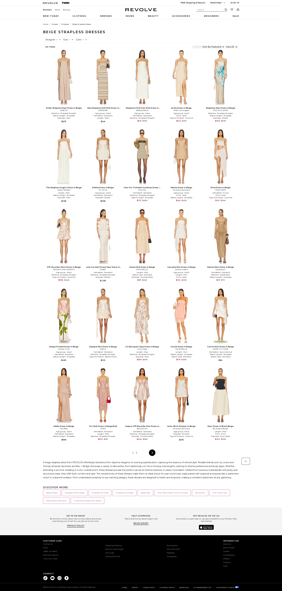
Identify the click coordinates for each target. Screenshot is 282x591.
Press (225, 566)
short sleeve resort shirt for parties (172, 493)
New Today (51, 16)
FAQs (45, 548)
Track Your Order (50, 559)
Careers (226, 551)
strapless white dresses (74, 493)
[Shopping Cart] (238, 9)
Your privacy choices (225, 588)
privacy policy (75, 525)
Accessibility (172, 556)
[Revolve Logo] (141, 11)
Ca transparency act (202, 588)
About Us (227, 544)
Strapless (65, 24)
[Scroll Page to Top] (245, 461)
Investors (227, 562)
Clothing (79, 16)
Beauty (66, 10)
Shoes (130, 16)
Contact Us (47, 544)
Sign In (234, 3)
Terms (124, 588)
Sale (236, 16)
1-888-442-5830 (50, 551)
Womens (47, 10)
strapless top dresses (124, 493)
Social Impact (229, 548)
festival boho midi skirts (56, 501)
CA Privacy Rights (167, 588)
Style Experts (172, 545)
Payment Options (50, 555)
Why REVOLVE (173, 549)
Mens (57, 10)
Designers (211, 16)
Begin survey (141, 523)
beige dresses (51, 493)
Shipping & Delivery (113, 545)
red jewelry (200, 493)
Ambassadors (229, 555)
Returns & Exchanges (114, 549)
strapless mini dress (100, 493)
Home (45, 24)
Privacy (135, 588)
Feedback (171, 553)
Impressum (184, 588)
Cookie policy (149, 588)
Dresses (106, 16)
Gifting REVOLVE (112, 556)
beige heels (145, 493)
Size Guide (109, 553)
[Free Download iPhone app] (206, 529)
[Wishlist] (232, 9)
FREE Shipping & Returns (193, 3)
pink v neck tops (220, 493)
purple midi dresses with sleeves (87, 501)
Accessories (181, 16)
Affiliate (226, 559)
